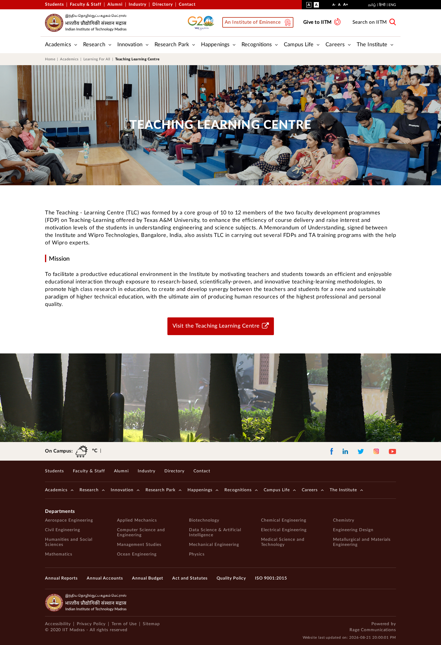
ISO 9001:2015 (271, 578)
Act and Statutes (190, 578)
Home (50, 59)
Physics (197, 554)
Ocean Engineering (137, 554)
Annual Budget (147, 578)
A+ (345, 5)
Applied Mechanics (137, 520)
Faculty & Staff (85, 4)
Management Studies (139, 545)
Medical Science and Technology (282, 542)
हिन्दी (382, 5)
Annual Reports (61, 578)
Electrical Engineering (284, 530)
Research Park (171, 44)
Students (54, 4)
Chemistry (343, 520)
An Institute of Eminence (253, 22)
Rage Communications (373, 630)
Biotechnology (204, 520)
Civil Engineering (62, 530)
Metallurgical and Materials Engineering (362, 542)
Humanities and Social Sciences (68, 542)
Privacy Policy (91, 624)
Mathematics (58, 554)
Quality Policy (231, 578)
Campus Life (299, 44)
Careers (335, 44)
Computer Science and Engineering (141, 532)
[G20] (203, 22)
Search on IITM (369, 22)
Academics (58, 44)
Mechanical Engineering (214, 545)
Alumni (115, 4)
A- (334, 6)
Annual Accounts (105, 578)
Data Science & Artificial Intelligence (215, 532)
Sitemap (151, 624)
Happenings (215, 44)
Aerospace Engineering (69, 520)
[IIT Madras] (86, 22)
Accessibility (58, 624)
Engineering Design (353, 530)
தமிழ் (372, 5)
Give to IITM (317, 22)
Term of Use (124, 624)
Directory (162, 4)
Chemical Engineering (283, 520)
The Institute (372, 44)
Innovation (129, 44)
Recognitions (257, 44)
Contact (187, 4)
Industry (137, 4)
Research (94, 44)
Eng (392, 5)
